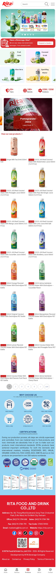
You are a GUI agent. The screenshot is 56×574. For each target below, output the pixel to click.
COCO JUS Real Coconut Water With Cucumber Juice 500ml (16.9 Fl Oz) (13, 254)
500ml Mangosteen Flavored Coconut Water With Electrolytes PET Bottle (42, 316)
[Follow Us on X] (42, 533)
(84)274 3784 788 (42, 519)
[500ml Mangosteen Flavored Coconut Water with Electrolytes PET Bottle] (42, 301)
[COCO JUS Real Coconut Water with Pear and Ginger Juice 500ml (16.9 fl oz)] (42, 177)
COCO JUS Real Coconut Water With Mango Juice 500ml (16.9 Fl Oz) (14, 224)
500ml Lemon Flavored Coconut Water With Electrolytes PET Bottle (14, 347)
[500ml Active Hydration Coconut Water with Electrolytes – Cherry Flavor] (42, 363)
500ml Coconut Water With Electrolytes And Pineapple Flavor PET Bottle (42, 347)
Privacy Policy (29, 559)
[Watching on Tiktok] (25, 533)
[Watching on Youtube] (20, 533)
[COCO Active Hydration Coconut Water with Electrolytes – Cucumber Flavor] (42, 270)
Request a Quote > (45, 43)
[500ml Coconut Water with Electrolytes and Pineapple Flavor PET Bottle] (42, 332)
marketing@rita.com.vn (18, 528)
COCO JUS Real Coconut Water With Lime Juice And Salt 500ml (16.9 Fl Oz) (40, 224)
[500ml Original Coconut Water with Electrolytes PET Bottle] (14, 301)
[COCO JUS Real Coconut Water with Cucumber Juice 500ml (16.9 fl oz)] (14, 239)
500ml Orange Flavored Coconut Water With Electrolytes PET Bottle (14, 285)
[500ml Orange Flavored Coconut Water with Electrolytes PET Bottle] (14, 270)
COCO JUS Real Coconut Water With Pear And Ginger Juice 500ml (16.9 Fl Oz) (41, 193)
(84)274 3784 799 (19, 524)
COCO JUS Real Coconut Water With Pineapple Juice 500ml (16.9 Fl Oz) (13, 193)
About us (6, 559)
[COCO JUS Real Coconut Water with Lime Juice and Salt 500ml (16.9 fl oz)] (42, 208)
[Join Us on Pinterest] (36, 533)
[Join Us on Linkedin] (31, 533)
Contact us (16, 559)
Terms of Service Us (45, 559)
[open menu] (53, 4)
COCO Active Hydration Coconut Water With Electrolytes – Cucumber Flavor (41, 285)
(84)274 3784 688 (20, 519)
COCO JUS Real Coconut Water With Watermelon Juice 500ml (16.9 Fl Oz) (42, 162)
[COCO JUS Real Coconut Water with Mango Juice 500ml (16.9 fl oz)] (14, 208)
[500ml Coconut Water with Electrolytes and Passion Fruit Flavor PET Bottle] (14, 363)
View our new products (11, 134)
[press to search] (46, 4)
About (39, 572)
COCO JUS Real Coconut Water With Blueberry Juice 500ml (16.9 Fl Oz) (41, 254)
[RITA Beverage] (7, 4)
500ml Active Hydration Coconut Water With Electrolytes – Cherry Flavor (41, 378)
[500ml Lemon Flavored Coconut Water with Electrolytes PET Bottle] (14, 332)
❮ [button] (4, 23)
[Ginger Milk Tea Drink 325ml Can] (14, 146)
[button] (22, 34)
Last (46, 387)
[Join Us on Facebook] (14, 533)
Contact (50, 572)
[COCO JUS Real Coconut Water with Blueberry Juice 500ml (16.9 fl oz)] (42, 239)
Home (5, 572)
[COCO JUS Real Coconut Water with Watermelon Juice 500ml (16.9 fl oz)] (42, 146)
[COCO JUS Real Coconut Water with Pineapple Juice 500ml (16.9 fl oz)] (14, 177)
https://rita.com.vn (45, 528)
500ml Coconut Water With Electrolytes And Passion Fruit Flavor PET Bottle (14, 378)
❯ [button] (51, 23)
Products (28, 572)
